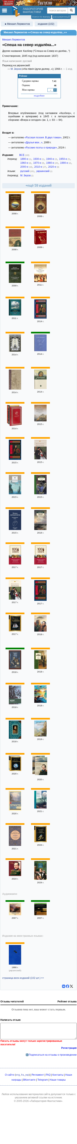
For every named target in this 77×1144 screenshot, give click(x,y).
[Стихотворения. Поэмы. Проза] (15, 245)
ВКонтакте (29, 1079)
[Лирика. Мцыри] (15, 668)
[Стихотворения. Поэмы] (15, 529)
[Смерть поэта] (41, 766)
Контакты (57, 1074)
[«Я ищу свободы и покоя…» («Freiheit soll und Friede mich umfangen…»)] (40, 281)
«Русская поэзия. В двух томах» (43, 137)
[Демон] (40, 212)
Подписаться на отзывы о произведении (53, 1054)
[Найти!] (71, 10)
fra (22, 1074)
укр (27, 1074)
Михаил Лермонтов (13, 39)
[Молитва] (40, 668)
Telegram (42, 1079)
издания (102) (46, 24)
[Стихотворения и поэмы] (40, 493)
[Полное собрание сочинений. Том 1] (40, 350)
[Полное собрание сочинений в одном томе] (15, 282)
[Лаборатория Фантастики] (16, 11)
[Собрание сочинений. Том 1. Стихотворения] (40, 388)
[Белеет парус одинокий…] (15, 314)
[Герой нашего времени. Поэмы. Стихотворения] (40, 458)
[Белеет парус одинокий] (15, 770)
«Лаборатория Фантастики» (45, 1101)
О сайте (9, 1074)
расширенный (61, 16)
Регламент (38, 1074)
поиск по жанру (41, 16)
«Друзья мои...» (33, 142)
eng (18, 1074)
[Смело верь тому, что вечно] (15, 388)
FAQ (48, 1074)
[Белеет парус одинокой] (40, 529)
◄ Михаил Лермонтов (17, 24)
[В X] (71, 986)
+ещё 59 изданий (38, 185)
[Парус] (40, 702)
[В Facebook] (67, 986)
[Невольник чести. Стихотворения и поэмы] (15, 914)
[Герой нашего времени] (15, 210)
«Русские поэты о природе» (40, 147)
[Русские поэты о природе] (40, 841)
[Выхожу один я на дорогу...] (40, 807)
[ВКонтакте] (63, 986)
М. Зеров (16, 69)
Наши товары (58, 1079)
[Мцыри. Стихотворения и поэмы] (15, 703)
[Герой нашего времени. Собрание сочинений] (40, 878)
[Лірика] (15, 963)
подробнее (39, 95)
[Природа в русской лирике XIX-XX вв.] (40, 914)
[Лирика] (15, 351)
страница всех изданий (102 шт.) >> (23, 978)
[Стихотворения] (15, 416)
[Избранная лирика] (40, 630)
